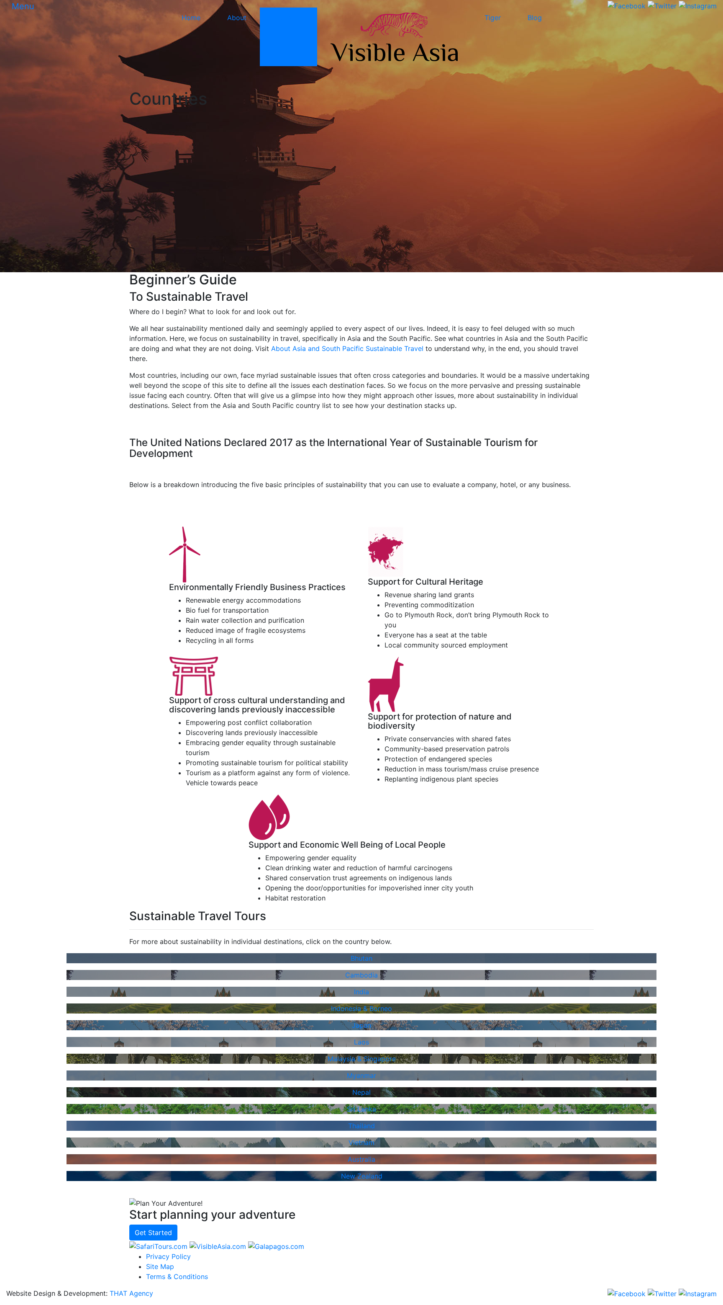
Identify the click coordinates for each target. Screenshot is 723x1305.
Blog (535, 17)
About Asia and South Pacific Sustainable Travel (347, 348)
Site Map (160, 1266)
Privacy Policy (168, 1256)
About (236, 17)
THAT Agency (131, 1293)
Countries (288, 17)
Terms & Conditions (177, 1276)
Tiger (493, 17)
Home (191, 17)
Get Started (153, 1232)
